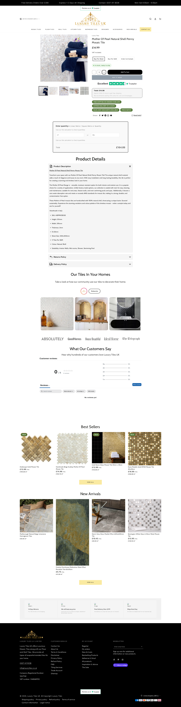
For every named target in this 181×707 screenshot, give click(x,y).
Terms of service (68, 699)
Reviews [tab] (44, 385)
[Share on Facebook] (100, 115)
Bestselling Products (90, 655)
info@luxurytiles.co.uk (28, 668)
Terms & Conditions (58, 652)
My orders (86, 649)
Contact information (30, 703)
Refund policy (54, 699)
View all (90, 482)
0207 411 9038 (25, 663)
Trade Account (56, 670)
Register (85, 646)
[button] (150, 19)
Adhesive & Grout (89, 658)
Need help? (136, 115)
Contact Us (55, 646)
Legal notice (45, 703)
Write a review (137, 384)
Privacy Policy (56, 658)
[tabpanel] (90, 404)
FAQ (52, 664)
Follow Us (94, 291)
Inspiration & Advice (90, 664)
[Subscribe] (142, 647)
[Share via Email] (111, 115)
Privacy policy (41, 699)
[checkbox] (91, 391)
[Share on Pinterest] (105, 115)
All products (87, 661)
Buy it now (117, 77)
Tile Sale (85, 667)
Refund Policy (56, 661)
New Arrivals (87, 652)
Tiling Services (56, 667)
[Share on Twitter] (103, 115)
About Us (54, 649)
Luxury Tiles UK (33, 696)
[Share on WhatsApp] (108, 115)
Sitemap (54, 673)
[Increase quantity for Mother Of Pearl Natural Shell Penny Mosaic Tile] (104, 72)
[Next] (86, 56)
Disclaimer (55, 655)
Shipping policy (28, 699)
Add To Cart (125, 72)
